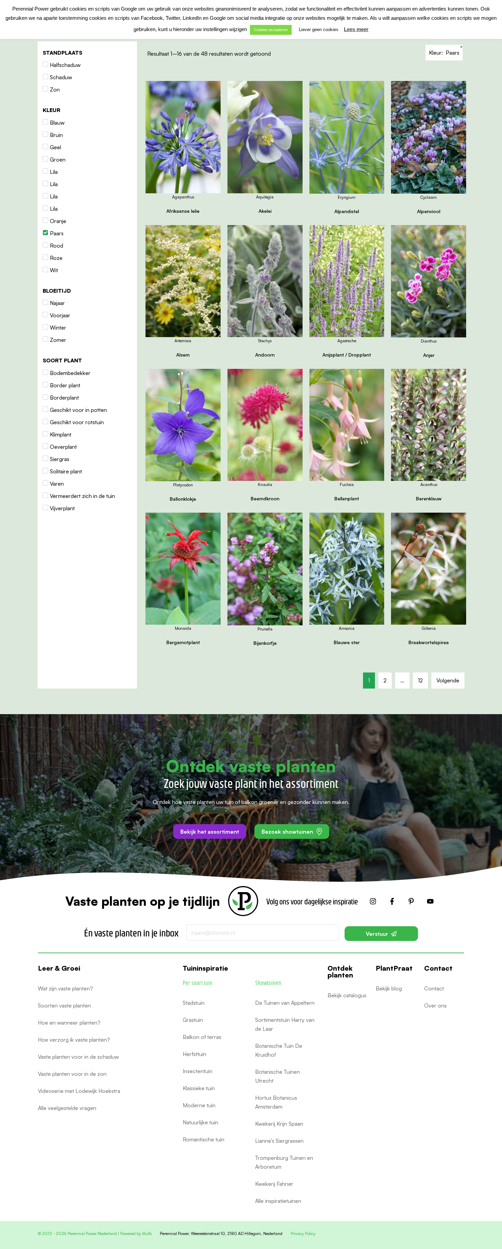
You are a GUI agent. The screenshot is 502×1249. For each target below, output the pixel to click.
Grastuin (193, 1019)
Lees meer (356, 29)
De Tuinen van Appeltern (285, 1002)
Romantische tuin (203, 1139)
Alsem (183, 355)
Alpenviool (428, 211)
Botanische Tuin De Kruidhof (278, 1050)
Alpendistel (346, 211)
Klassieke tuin (199, 1088)
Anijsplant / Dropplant (346, 355)
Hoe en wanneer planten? (69, 1022)
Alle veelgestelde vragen (67, 1108)
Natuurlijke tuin (200, 1122)
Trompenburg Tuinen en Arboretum (284, 1162)
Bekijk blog (389, 988)
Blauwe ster (347, 642)
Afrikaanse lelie (182, 211)
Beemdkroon (265, 498)
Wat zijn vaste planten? (65, 988)
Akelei (265, 211)
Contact (434, 988)
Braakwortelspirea (428, 642)
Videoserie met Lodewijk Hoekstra (79, 1090)
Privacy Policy (303, 1233)
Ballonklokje (183, 499)
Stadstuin (194, 1002)
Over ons (435, 1005)
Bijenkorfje (265, 643)
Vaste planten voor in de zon (72, 1073)
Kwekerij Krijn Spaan (279, 1123)
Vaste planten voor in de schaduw (78, 1056)
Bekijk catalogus (346, 995)
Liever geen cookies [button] (318, 29)
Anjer (428, 355)
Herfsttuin (194, 1054)
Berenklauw (429, 498)
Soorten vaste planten (64, 1005)
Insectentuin (197, 1071)
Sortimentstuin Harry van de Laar (285, 1024)
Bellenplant (346, 498)
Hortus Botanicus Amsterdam (276, 1102)
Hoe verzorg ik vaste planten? (74, 1039)
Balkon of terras (202, 1036)
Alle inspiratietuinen (278, 1200)
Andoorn (265, 355)
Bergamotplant (183, 642)
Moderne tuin (199, 1105)
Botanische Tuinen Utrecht (277, 1076)
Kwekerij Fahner (274, 1183)
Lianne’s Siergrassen (279, 1140)
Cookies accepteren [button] (271, 30)
